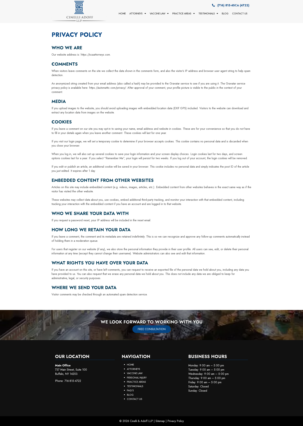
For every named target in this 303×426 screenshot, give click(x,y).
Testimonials (206, 13)
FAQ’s (130, 390)
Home (122, 13)
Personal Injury (137, 377)
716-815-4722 (73, 381)
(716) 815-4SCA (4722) (233, 5)
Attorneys (136, 13)
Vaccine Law (157, 13)
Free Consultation (152, 329)
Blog (225, 13)
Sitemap (160, 421)
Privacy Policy (175, 421)
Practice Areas (181, 13)
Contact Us (239, 13)
